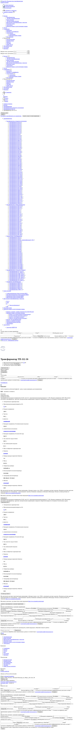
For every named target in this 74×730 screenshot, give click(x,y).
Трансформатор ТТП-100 (15, 253)
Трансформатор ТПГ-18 (15, 225)
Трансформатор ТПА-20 (15, 147)
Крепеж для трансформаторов (13, 319)
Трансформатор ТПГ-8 (15, 221)
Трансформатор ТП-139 (15, 161)
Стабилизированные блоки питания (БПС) (17, 293)
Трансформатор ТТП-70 (15, 250)
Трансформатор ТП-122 (15, 129)
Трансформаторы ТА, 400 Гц (16, 272)
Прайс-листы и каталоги (9, 666)
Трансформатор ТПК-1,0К (15, 196)
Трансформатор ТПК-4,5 (15, 202)
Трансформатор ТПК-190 (15, 177)
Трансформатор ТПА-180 (15, 176)
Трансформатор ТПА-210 (15, 180)
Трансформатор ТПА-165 (15, 174)
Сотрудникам (9, 33)
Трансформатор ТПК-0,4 (15, 190)
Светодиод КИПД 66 (11, 327)
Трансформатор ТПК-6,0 (15, 203)
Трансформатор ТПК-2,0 (15, 199)
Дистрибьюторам (7, 46)
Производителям (10, 39)
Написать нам (4, 679)
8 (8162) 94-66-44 (5, 671)
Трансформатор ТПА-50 (15, 163)
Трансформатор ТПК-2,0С (15, 178)
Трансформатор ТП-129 (15, 160)
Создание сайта (4, 683)
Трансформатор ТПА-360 (15, 189)
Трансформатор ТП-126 (15, 168)
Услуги (5, 27)
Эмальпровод (9, 323)
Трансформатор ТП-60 (15, 157)
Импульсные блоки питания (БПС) (15, 297)
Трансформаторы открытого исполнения (16, 121)
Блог (4, 652)
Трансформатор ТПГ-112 (15, 219)
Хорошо (3, 728)
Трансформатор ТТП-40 (15, 246)
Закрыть (3, 114)
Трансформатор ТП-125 (15, 143)
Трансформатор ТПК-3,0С (15, 200)
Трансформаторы (10, 17)
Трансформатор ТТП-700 (15, 263)
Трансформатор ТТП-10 (15, 241)
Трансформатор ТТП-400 (15, 260)
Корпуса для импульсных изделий (17, 318)
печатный (6, 483)
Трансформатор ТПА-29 (15, 151)
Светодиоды (9, 25)
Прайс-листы (9, 44)
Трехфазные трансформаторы (13, 281)
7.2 (23, 362)
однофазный (6, 421)
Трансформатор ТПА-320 (15, 185)
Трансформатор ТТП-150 (15, 255)
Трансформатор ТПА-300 (15, 183)
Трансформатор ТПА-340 (15, 187)
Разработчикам (10, 40)
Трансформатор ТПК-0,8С (15, 194)
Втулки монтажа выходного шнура (18, 315)
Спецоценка (12, 34)
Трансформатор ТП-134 (15, 139)
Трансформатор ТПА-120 (15, 172)
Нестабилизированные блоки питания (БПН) (17, 294)
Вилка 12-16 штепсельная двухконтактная (19, 314)
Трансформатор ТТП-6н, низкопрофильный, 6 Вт (21, 240)
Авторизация (8, 7)
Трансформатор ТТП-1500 (15, 266)
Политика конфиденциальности (8, 681)
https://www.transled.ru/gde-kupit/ (36, 495)
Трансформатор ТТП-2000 (15, 267)
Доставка (8, 43)
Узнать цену (3, 370)
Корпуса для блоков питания (16, 317)
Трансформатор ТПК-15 (15, 140)
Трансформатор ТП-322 (15, 135)
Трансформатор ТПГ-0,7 (15, 208)
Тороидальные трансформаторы (14, 236)
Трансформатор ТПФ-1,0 (15, 284)
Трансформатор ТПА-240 (15, 181)
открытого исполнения (9, 431)
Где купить (6, 47)
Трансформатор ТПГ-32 (15, 228)
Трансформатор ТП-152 (15, 133)
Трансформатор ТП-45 (15, 153)
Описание (3, 498)
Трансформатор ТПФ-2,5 (15, 287)
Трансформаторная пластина (13, 322)
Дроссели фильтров (14, 305)
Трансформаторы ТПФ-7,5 (16, 289)
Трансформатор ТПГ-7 (15, 217)
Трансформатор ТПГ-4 (15, 212)
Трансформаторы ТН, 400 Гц (16, 280)
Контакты (5, 48)
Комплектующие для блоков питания (15, 313)
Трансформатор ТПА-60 (15, 164)
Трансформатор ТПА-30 (15, 152)
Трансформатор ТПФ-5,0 (15, 288)
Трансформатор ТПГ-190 (15, 234)
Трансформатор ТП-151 (15, 127)
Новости (8, 42)
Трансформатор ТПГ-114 (15, 223)
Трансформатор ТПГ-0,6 (15, 207)
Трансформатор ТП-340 (15, 186)
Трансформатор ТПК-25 (15, 148)
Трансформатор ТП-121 (15, 125)
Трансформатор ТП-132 (15, 131)
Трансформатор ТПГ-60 (15, 232)
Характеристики (4, 367)
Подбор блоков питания (12, 21)
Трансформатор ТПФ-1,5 (15, 285)
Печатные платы (10, 23)
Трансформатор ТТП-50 (15, 247)
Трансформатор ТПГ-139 (15, 229)
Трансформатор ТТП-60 (15, 249)
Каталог (5, 16)
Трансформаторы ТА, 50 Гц (16, 271)
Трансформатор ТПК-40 (15, 156)
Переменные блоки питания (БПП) (15, 296)
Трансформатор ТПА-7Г (15, 216)
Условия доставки (5, 593)
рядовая (5, 453)
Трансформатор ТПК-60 (15, 165)
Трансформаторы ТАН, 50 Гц (16, 276)
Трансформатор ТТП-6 (15, 238)
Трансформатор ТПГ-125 (15, 233)
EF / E (7, 301)
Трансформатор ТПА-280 (15, 182)
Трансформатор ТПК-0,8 (15, 193)
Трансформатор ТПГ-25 (15, 226)
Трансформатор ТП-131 (15, 126)
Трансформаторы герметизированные (15, 204)
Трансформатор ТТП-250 (15, 258)
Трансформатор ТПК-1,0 (15, 195)
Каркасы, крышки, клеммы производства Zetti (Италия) (20, 311)
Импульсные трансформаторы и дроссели (16, 22)
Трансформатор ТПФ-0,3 (15, 283)
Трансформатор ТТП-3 (15, 237)
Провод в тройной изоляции (13, 320)
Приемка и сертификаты (12, 31)
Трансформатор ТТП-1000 (15, 264)
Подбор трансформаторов (13, 18)
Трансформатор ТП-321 (15, 122)
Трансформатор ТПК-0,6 (15, 191)
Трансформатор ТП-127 (15, 170)
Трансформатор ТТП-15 (15, 242)
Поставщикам (9, 36)
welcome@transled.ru (9, 676)
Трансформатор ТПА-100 (15, 169)
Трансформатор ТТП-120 (15, 254)
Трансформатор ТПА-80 (15, 166)
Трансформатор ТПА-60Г (15, 230)
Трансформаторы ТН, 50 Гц (16, 279)
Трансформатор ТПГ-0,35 (15, 206)
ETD (7, 302)
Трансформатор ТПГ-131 (15, 215)
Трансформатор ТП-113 (15, 136)
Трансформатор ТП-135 (15, 146)
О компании (6, 29)
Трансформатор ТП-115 (15, 142)
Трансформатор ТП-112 (15, 130)
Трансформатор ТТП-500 (15, 262)
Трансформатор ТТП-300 (15, 259)
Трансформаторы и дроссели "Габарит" (16, 270)
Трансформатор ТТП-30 (15, 245)
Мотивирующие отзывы (15, 35)
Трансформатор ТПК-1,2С (15, 198)
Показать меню (4, 112)
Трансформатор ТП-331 (15, 123)
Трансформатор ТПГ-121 (15, 213)
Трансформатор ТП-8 (14, 134)
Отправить (14, 339)
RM (7, 306)
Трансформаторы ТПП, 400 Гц (17, 275)
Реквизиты (9, 30)
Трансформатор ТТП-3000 (15, 268)
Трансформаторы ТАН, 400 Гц (17, 277)
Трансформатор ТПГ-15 (15, 224)
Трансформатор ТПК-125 (15, 173)
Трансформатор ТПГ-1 (15, 210)
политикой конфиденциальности (29, 380)
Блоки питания (10, 19)
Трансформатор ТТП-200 (15, 257)
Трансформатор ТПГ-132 (15, 220)
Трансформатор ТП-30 (15, 149)
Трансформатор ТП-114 (15, 138)
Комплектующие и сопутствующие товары (17, 26)
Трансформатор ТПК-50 (15, 159)
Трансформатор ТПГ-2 (15, 211)
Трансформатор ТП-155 (15, 144)
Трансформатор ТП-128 (15, 155)
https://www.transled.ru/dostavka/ (13, 493)
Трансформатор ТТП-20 (15, 243)
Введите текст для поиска (7, 51)
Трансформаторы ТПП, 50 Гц (16, 273)
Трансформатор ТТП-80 (15, 251)
